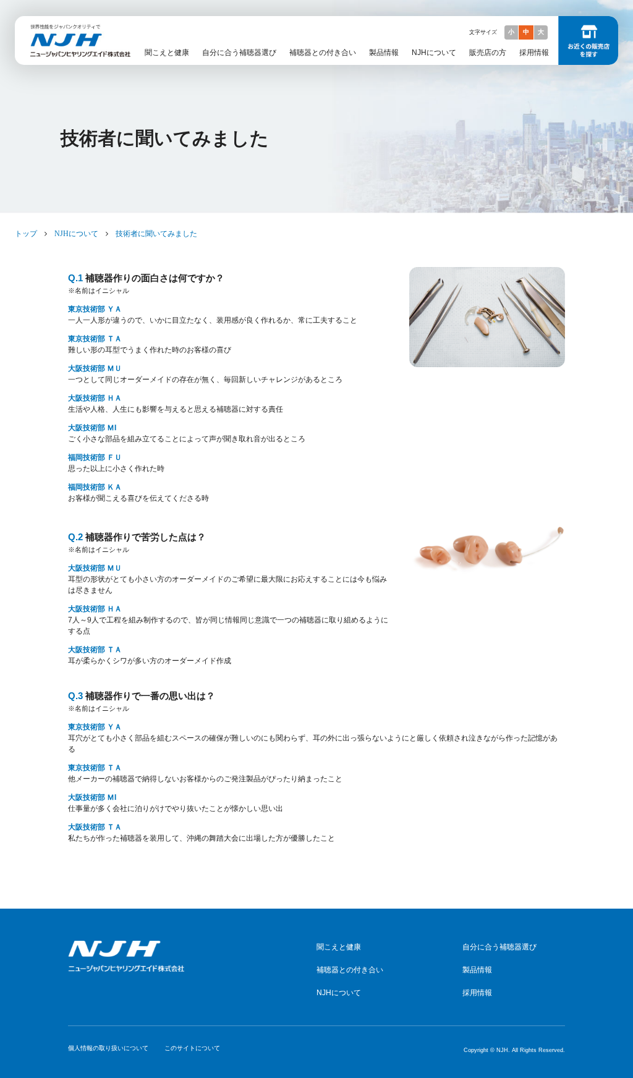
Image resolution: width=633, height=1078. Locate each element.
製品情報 (384, 52)
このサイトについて (192, 1048)
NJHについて (434, 52)
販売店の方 (487, 52)
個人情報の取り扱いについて (108, 1048)
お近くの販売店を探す (588, 40)
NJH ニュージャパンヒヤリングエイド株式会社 (76, 27)
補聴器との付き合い (322, 52)
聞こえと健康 (167, 52)
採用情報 (534, 52)
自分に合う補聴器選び (239, 52)
